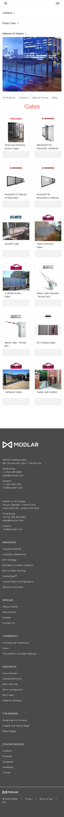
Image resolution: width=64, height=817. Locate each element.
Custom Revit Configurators (18, 581)
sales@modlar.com (13, 475)
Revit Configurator (13, 689)
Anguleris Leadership (14, 554)
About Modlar (10, 606)
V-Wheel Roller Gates (12, 295)
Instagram (8, 761)
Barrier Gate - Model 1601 (15, 344)
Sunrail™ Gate (12, 243)
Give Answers (10, 673)
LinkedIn (7, 750)
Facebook (8, 767)
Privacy (28, 799)
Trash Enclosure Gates (45, 245)
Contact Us (9, 623)
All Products (9, 97)
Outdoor (23, 97)
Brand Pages (9, 731)
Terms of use (46, 799)
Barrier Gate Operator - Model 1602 (48, 295)
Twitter (7, 772)
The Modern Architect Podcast (20, 653)
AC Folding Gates (46, 342)
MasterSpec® (10, 576)
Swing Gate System (47, 392)
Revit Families (10, 684)
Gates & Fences (40, 97)
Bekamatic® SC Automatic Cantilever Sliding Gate (47, 148)
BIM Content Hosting (14, 570)
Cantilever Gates (13, 392)
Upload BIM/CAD (12, 678)
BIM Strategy (10, 559)
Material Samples (12, 700)
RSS (4, 802)
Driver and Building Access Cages (14, 146)
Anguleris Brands (12, 548)
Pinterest (7, 756)
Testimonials (9, 612)
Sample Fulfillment (13, 587)
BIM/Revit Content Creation (18, 565)
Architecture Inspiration (16, 642)
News (6, 648)
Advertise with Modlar (15, 720)
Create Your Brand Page (16, 725)
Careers (7, 617)
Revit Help (8, 695)
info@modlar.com (13, 487)
